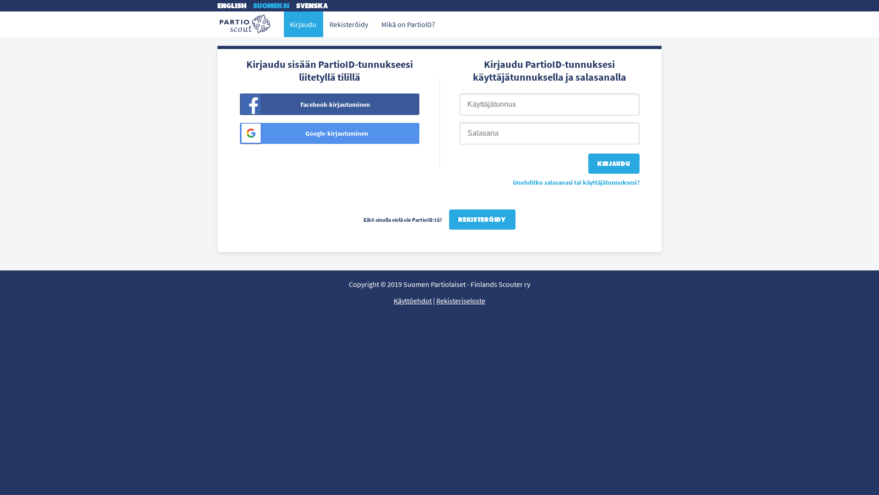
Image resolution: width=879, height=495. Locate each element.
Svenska (312, 5)
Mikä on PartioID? (408, 24)
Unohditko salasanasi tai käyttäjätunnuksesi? (576, 182)
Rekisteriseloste (460, 300)
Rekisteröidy (482, 219)
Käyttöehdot (413, 300)
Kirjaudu (303, 24)
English (231, 5)
